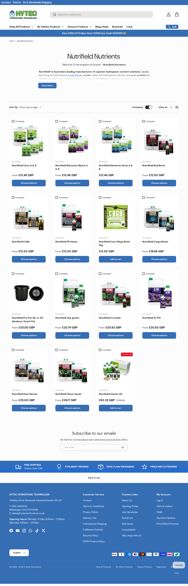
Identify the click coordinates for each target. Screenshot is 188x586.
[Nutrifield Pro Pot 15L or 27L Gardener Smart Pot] (29, 293)
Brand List (127, 517)
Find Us (17, 2)
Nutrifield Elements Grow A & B (116, 167)
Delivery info (89, 517)
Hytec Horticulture (33, 567)
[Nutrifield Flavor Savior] (72, 369)
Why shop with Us (131, 535)
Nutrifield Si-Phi (151, 317)
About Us (127, 500)
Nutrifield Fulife (21, 241)
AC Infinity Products (48, 26)
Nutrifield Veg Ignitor (67, 317)
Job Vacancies (130, 512)
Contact (6, 2)
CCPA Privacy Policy (94, 541)
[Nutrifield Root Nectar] (29, 369)
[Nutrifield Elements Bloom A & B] (72, 141)
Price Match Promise (168, 523)
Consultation (129, 529)
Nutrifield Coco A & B (24, 165)
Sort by (13, 107)
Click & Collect (164, 506)
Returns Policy (90, 535)
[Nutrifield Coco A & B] (29, 141)
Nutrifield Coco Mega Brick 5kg (114, 243)
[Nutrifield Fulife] (29, 217)
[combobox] (101, 14)
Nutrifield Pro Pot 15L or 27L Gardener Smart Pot (28, 319)
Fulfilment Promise (93, 529)
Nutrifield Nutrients (25, 41)
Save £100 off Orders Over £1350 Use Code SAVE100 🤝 (94, 33)
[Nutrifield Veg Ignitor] (72, 293)
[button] (177, 14)
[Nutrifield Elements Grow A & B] (116, 141)
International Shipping (95, 523)
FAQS (159, 512)
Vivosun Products (78, 26)
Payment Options (166, 517)
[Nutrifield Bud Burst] (159, 141)
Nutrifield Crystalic (110, 317)
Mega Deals (102, 26)
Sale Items (127, 523)
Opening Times (130, 506)
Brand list (117, 26)
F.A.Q (129, 26)
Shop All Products (19, 26)
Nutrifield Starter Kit (110, 394)
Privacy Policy (90, 512)
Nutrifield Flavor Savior (68, 394)
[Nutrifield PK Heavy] (72, 217)
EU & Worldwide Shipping (37, 2)
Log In (160, 500)
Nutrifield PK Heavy (66, 241)
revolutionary (75, 75)
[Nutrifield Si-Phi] (159, 293)
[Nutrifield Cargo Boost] (159, 217)
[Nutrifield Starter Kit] (116, 369)
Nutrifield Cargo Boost (155, 241)
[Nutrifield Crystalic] (116, 293)
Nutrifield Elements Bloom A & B (71, 167)
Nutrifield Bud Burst (153, 165)
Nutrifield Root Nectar (24, 394)
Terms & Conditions (93, 506)
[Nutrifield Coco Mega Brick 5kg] (116, 217)
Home (11, 41)
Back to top (94, 477)
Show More (47, 85)
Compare (137, 107)
